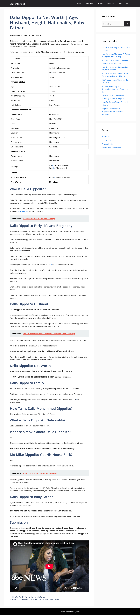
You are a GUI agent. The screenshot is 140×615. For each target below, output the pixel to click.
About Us (106, 136)
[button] (127, 3)
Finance (100, 3)
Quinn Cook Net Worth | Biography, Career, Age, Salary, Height (35, 599)
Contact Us (106, 140)
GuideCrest (17, 3)
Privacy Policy (108, 144)
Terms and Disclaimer (111, 147)
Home (79, 3)
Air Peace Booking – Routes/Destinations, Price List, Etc (115, 89)
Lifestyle (110, 3)
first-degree (23, 211)
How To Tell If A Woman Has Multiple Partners (29, 597)
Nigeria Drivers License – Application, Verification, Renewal (112, 111)
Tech (120, 3)
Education (89, 3)
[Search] (127, 23)
